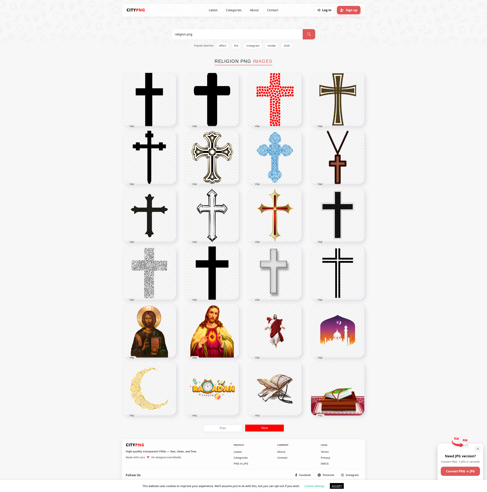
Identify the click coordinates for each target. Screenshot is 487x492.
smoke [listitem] (271, 45)
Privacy (325, 457)
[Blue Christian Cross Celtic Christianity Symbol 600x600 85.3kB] (275, 157)
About (254, 10)
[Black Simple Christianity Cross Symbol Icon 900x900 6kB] (212, 99)
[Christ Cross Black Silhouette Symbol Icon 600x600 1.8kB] (149, 157)
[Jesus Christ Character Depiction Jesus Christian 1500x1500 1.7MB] (149, 331)
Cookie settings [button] (314, 486)
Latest (213, 10)
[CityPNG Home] (136, 10)
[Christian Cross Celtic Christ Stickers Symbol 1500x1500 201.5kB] (212, 157)
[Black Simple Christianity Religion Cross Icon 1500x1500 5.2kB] (149, 99)
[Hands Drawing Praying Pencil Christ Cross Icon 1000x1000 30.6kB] (212, 215)
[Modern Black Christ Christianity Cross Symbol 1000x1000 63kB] (149, 273)
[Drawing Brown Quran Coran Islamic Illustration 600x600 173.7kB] (275, 388)
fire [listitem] (236, 45)
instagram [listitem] (252, 45)
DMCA (325, 463)
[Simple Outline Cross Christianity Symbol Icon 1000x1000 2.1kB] (337, 273)
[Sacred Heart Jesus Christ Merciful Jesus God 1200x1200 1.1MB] (212, 331)
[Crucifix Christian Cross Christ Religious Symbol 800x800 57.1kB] (275, 215)
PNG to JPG (241, 463)
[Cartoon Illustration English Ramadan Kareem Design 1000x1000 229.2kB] (212, 388)
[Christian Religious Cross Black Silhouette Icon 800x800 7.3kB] (149, 215)
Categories (234, 10)
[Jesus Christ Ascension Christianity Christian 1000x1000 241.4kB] (275, 331)
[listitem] (303, 475)
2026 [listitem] (287, 45)
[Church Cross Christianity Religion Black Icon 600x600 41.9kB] (337, 215)
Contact (272, 10)
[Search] (309, 34)
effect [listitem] (222, 45)
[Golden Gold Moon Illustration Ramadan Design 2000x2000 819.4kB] (149, 388)
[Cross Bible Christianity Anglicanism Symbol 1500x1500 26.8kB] (337, 99)
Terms (325, 452)
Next (264, 428)
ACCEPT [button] (337, 486)
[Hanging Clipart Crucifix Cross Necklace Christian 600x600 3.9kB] (337, 157)
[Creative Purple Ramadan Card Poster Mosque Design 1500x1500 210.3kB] (337, 331)
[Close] (478, 449)
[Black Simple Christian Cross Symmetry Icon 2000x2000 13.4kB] (212, 273)
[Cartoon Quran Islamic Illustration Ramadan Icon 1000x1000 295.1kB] (337, 388)
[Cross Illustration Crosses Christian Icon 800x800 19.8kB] (275, 273)
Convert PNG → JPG (460, 471)
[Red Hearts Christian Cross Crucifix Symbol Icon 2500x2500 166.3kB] (275, 99)
